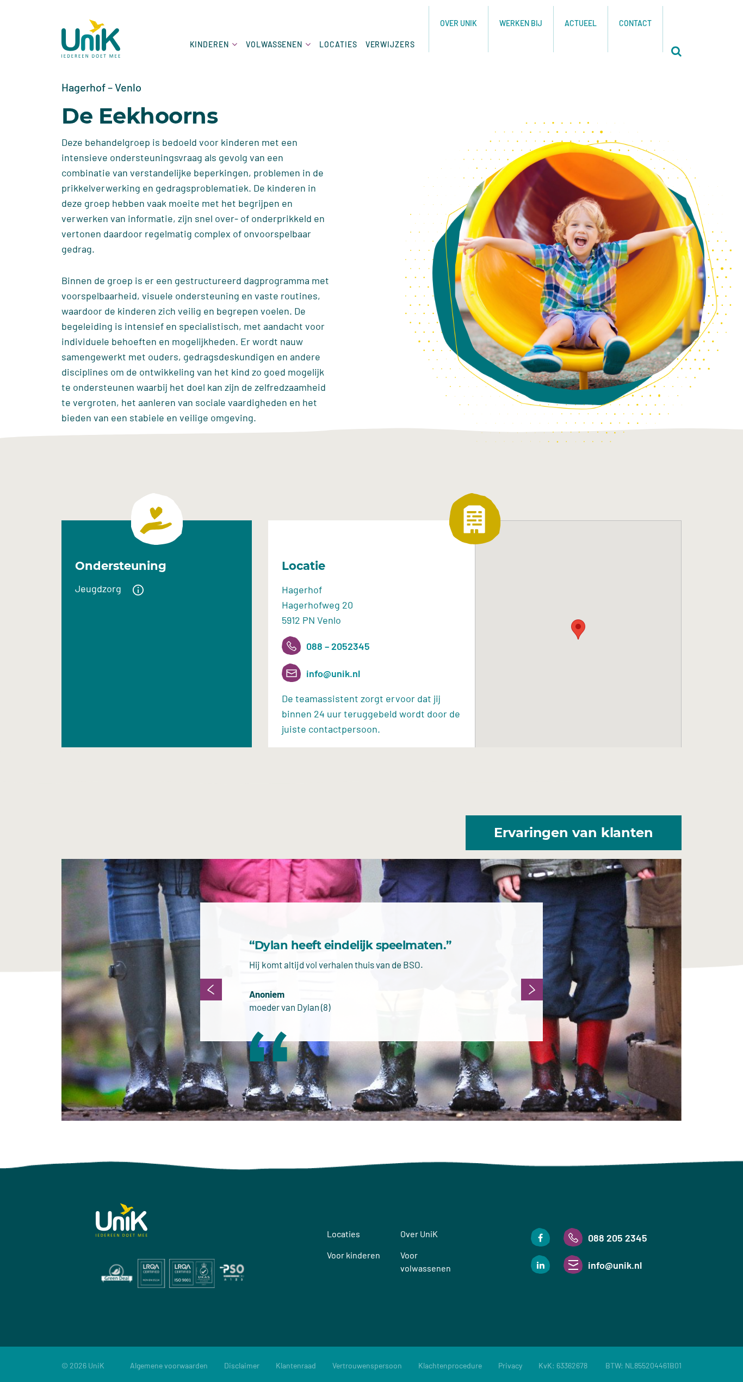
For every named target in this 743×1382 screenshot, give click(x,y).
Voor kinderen (353, 1255)
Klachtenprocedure (450, 1365)
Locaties (338, 44)
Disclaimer (241, 1365)
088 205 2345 (617, 1238)
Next (532, 989)
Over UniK (458, 23)
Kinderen (209, 44)
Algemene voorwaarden (169, 1365)
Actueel (581, 23)
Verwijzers (390, 44)
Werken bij (520, 23)
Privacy (510, 1365)
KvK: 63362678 (610, 1365)
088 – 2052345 (338, 646)
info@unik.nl (333, 673)
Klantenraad (296, 1365)
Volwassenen (274, 44)
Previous (211, 989)
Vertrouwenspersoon (367, 1365)
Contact (635, 23)
